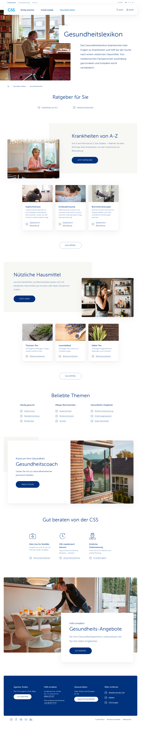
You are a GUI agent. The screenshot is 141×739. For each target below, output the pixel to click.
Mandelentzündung (31, 416)
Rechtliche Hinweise (113, 719)
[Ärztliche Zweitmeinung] (100, 546)
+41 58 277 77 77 (50, 703)
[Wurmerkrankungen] (103, 207)
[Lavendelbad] (70, 342)
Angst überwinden (102, 421)
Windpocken (29, 421)
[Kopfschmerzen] (37, 207)
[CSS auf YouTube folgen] (26, 719)
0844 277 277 (49, 696)
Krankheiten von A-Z (50, 107)
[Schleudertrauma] (70, 207)
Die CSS (34, 2)
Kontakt (120, 2)
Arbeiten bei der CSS (117, 693)
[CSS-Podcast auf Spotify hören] (21, 719)
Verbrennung (29, 411)
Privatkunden (11, 3)
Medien (111, 698)
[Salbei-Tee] (103, 342)
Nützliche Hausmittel (85, 107)
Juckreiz (62, 421)
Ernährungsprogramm (103, 416)
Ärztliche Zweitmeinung (104, 411)
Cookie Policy (99, 719)
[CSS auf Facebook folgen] (16, 719)
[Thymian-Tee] (37, 342)
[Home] (8, 86)
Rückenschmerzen (66, 416)
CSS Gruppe (113, 702)
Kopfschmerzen (65, 411)
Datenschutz (127, 719)
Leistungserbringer (24, 2)
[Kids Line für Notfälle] (40, 546)
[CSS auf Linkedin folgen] (31, 719)
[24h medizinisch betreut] (70, 546)
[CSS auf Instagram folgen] (11, 719)
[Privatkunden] (11, 9)
